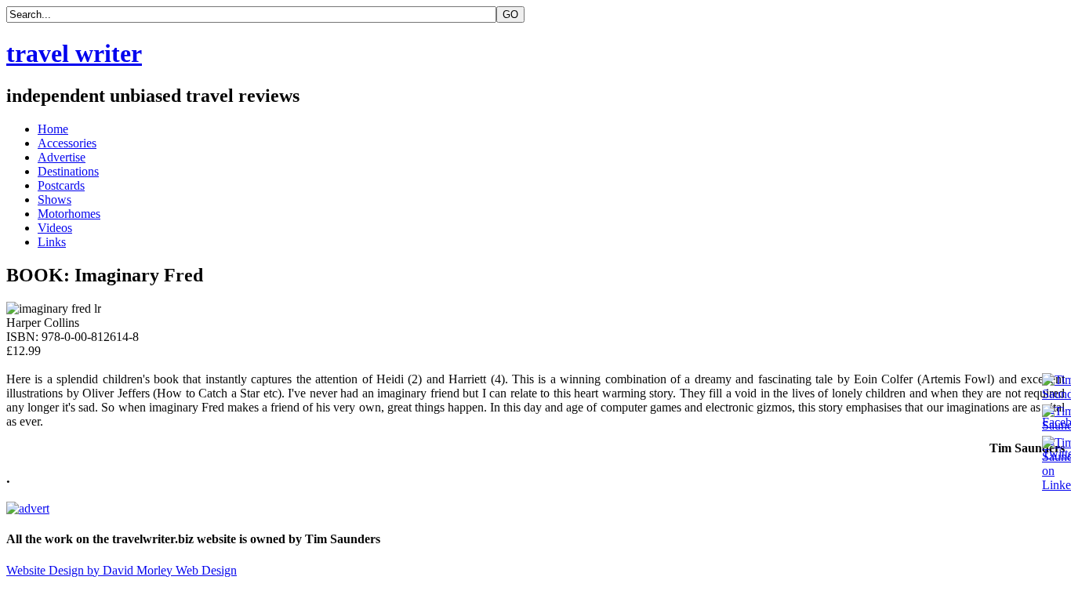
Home (53, 129)
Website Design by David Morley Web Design (121, 570)
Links (52, 241)
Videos (55, 227)
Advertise (61, 157)
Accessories (67, 143)
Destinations (68, 171)
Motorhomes (69, 213)
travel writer (74, 53)
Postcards (61, 185)
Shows (54, 199)
